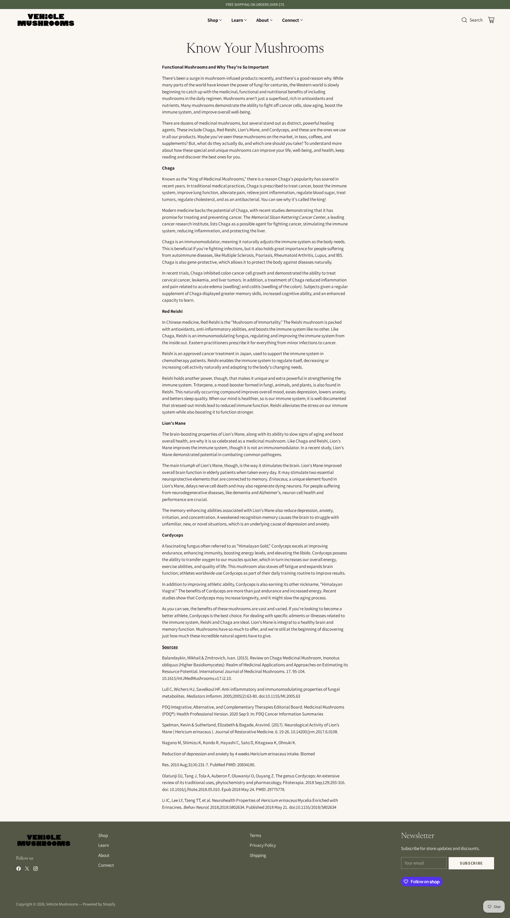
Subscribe (471, 863)
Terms (255, 835)
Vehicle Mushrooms (62, 904)
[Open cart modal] (491, 20)
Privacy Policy (263, 845)
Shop (103, 835)
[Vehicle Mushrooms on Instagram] (35, 869)
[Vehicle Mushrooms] (46, 20)
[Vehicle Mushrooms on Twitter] (27, 869)
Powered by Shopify (99, 904)
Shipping (258, 855)
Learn (103, 845)
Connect (106, 865)
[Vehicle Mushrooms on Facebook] (18, 869)
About (103, 855)
